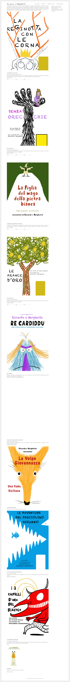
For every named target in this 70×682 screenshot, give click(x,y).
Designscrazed (41, 678)
